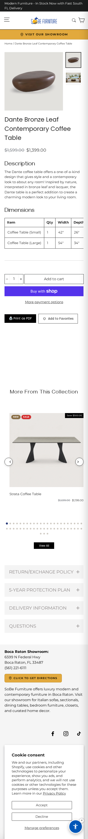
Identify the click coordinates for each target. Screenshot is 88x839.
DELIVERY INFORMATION (38, 608)
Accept (42, 805)
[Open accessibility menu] (76, 827)
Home (8, 43)
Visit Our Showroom (46, 34)
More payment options (44, 302)
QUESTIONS (22, 626)
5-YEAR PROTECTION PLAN (39, 590)
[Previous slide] (9, 462)
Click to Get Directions (36, 678)
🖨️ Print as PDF (20, 318)
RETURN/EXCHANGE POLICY (41, 572)
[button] (7, 523)
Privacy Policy (54, 793)
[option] (34, 81)
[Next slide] (79, 462)
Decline (41, 816)
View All (44, 546)
